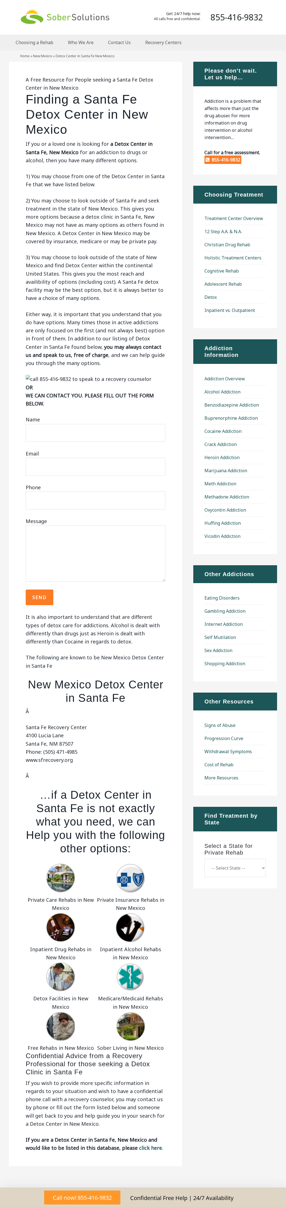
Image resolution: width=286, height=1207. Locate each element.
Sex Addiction (218, 650)
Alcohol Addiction (222, 392)
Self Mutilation (220, 637)
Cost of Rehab (218, 765)
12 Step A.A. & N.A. (223, 231)
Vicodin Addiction (222, 536)
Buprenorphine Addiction (231, 418)
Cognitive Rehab (221, 271)
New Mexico (42, 56)
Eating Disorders (222, 598)
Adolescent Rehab (223, 284)
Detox (210, 297)
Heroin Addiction (222, 457)
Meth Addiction (220, 484)
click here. (151, 1147)
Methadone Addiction (226, 497)
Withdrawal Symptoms (228, 751)
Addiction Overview (224, 379)
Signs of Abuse (219, 725)
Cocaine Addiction (223, 431)
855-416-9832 (224, 160)
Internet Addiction (223, 624)
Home (25, 56)
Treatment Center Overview (233, 218)
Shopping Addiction (224, 663)
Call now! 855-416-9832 (82, 1197)
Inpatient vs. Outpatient (229, 310)
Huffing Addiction (222, 523)
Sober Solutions (64, 16)
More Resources (221, 778)
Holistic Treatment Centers (232, 258)
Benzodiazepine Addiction (231, 405)
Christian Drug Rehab (227, 245)
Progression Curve (223, 738)
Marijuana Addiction (225, 470)
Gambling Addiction (225, 611)
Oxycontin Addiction (225, 510)
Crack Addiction (220, 444)
